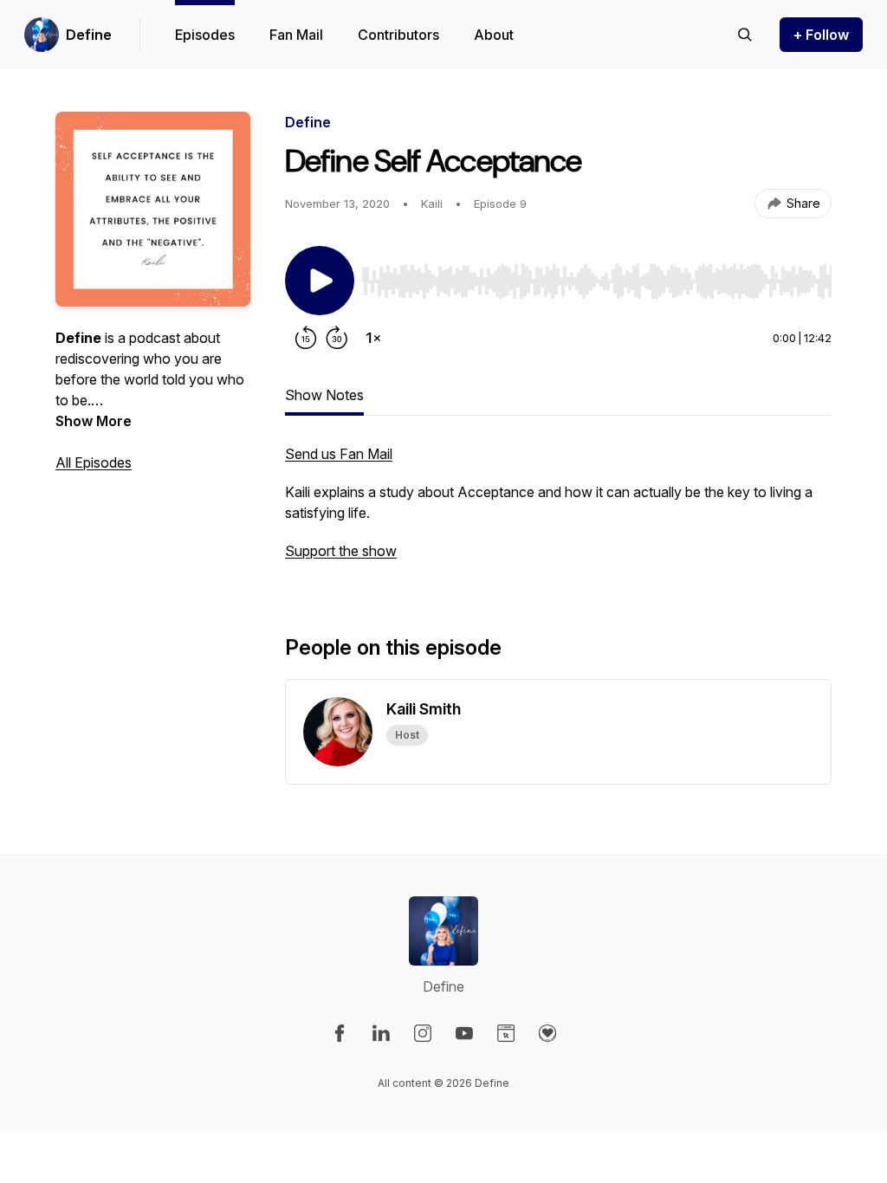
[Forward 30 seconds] (337, 338)
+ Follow (821, 34)
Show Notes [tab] (324, 395)
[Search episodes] (745, 34)
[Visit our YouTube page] (464, 1033)
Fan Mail (296, 34)
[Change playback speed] (373, 338)
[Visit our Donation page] (547, 1033)
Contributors (398, 34)
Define (89, 34)
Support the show (341, 550)
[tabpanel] (558, 511)
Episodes (205, 34)
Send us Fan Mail (338, 453)
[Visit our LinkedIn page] (381, 1033)
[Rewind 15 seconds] (306, 338)
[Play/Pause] (319, 280)
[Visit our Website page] (506, 1033)
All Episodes (93, 462)
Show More (93, 421)
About (494, 34)
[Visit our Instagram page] (422, 1033)
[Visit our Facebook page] (339, 1033)
